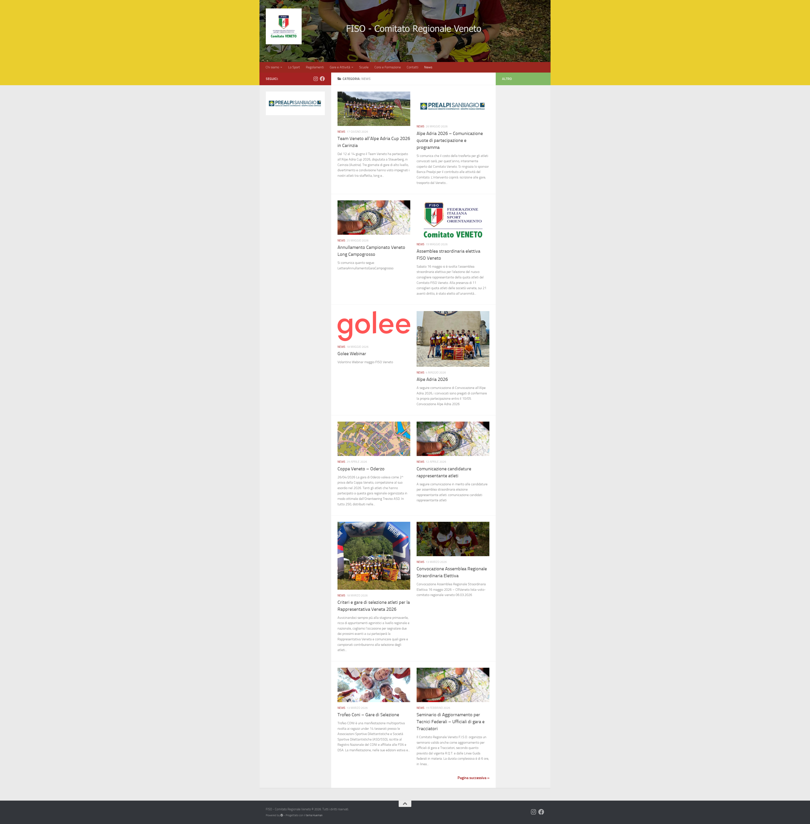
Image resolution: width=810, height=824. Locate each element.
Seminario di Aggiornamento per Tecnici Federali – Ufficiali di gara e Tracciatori (451, 721)
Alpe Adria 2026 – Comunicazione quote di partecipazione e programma (450, 140)
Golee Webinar (352, 353)
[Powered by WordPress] (281, 815)
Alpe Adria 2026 (432, 379)
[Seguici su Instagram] (315, 78)
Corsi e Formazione (387, 67)
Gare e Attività (340, 67)
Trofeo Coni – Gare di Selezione (368, 714)
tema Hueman (314, 815)
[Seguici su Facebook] (322, 78)
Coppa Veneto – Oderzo (361, 469)
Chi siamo (272, 67)
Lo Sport (294, 67)
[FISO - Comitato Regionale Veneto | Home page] (284, 26)
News (428, 67)
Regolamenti (315, 67)
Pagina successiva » (473, 777)
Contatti (412, 67)
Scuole (364, 67)
